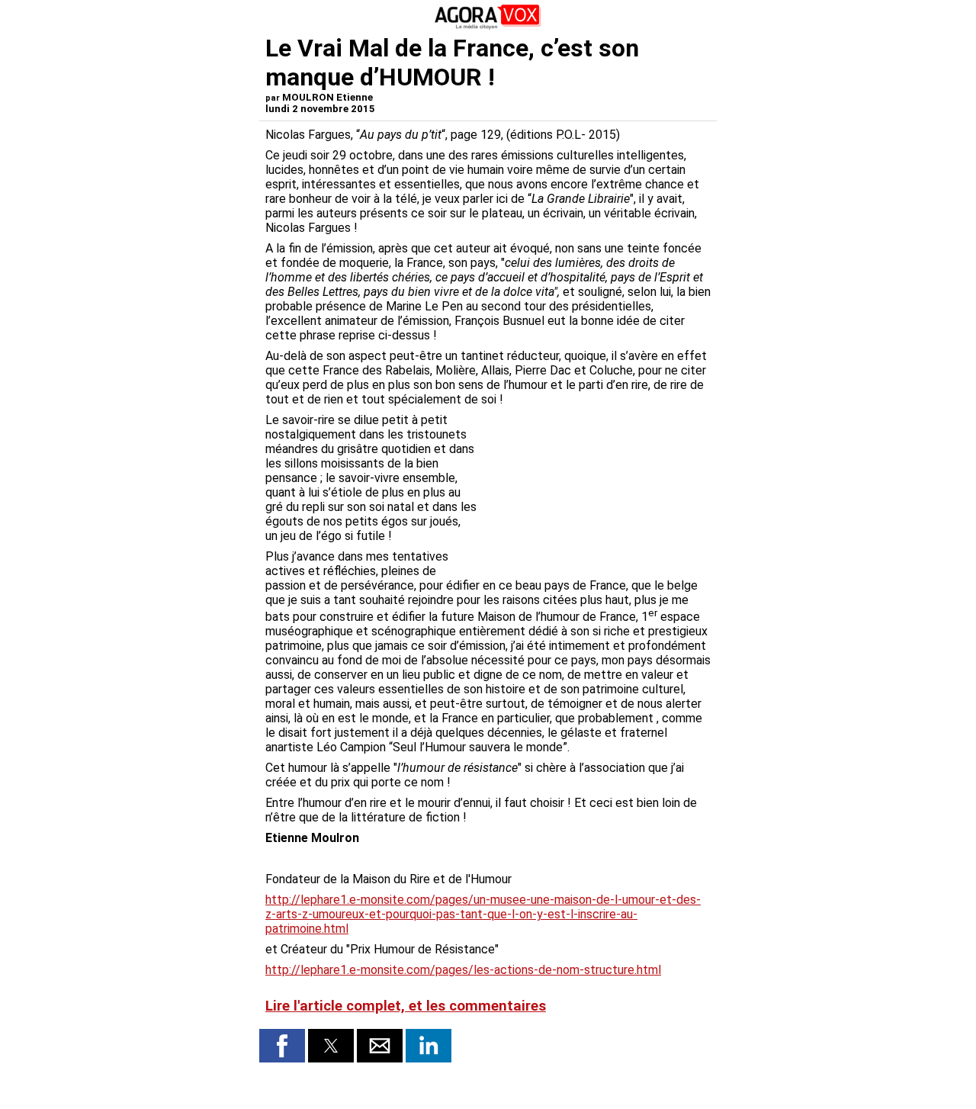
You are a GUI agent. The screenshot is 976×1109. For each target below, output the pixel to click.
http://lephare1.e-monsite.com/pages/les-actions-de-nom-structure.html (463, 970)
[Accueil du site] (488, 26)
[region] (596, 492)
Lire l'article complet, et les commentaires (405, 1006)
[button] (282, 1045)
